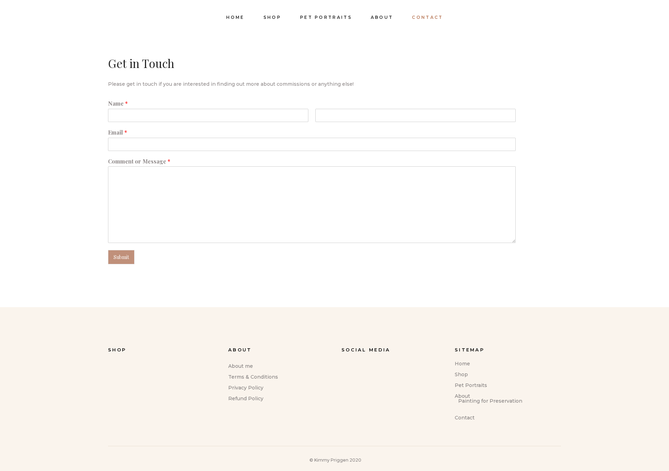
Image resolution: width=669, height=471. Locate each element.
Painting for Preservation (490, 400)
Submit (121, 257)
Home (462, 363)
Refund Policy (245, 398)
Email (117, 132)
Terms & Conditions (253, 376)
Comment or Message (139, 161)
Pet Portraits (471, 385)
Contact (465, 417)
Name (118, 103)
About (462, 396)
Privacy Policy (245, 387)
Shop (461, 374)
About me (240, 366)
